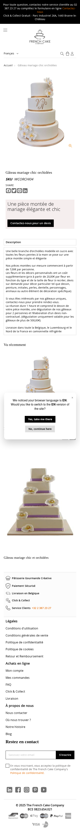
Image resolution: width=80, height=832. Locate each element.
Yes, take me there (40, 419)
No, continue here (40, 429)
